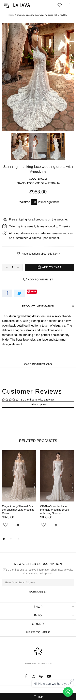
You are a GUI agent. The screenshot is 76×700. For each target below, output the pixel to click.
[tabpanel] (19, 493)
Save (33, 291)
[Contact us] (68, 692)
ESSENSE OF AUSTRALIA (43, 183)
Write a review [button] (38, 404)
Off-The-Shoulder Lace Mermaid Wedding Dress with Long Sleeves (54, 510)
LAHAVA (21, 5)
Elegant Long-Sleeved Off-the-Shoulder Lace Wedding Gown (18, 510)
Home (11, 15)
